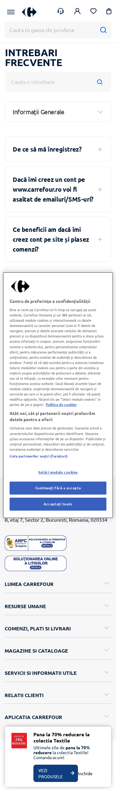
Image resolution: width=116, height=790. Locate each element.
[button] (108, 12)
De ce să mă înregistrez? (47, 149)
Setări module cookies (58, 472)
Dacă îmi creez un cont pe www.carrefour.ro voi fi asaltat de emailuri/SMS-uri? (53, 189)
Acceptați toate (58, 503)
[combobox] (58, 82)
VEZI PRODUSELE (50, 773)
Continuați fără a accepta (58, 487)
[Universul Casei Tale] (29, 11)
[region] (58, 395)
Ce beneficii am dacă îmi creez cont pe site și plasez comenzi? (51, 239)
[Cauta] (103, 29)
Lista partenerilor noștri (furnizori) (38, 456)
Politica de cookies (61, 404)
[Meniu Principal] (11, 12)
